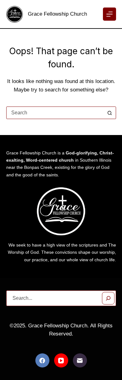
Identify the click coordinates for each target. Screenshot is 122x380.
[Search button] (110, 113)
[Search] (108, 298)
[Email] (80, 360)
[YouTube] (61, 360)
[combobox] (55, 113)
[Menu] (109, 14)
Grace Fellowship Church (57, 14)
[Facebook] (42, 360)
